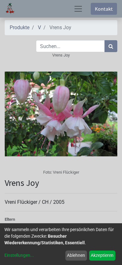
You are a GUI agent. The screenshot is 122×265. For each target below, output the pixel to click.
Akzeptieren (102, 255)
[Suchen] (110, 46)
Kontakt (104, 9)
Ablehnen (76, 255)
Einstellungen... (19, 255)
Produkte (19, 27)
